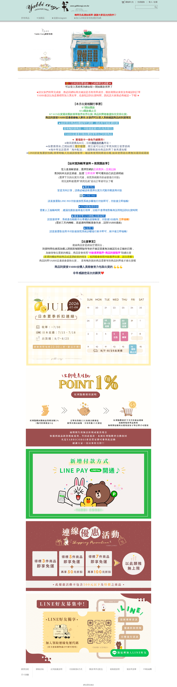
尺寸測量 (25, 675)
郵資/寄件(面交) (96, 669)
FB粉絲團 (147, 669)
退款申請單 (131, 669)
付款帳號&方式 (75, 669)
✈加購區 (41, 18)
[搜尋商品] (156, 7)
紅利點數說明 (56, 669)
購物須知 (40, 669)
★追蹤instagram (59, 18)
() (129, 2)
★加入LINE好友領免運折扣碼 (87, 18)
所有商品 (25, 18)
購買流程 (25, 669)
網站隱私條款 (88, 685)
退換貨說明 (115, 669)
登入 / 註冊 (153, 2)
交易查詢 (141, 2)
